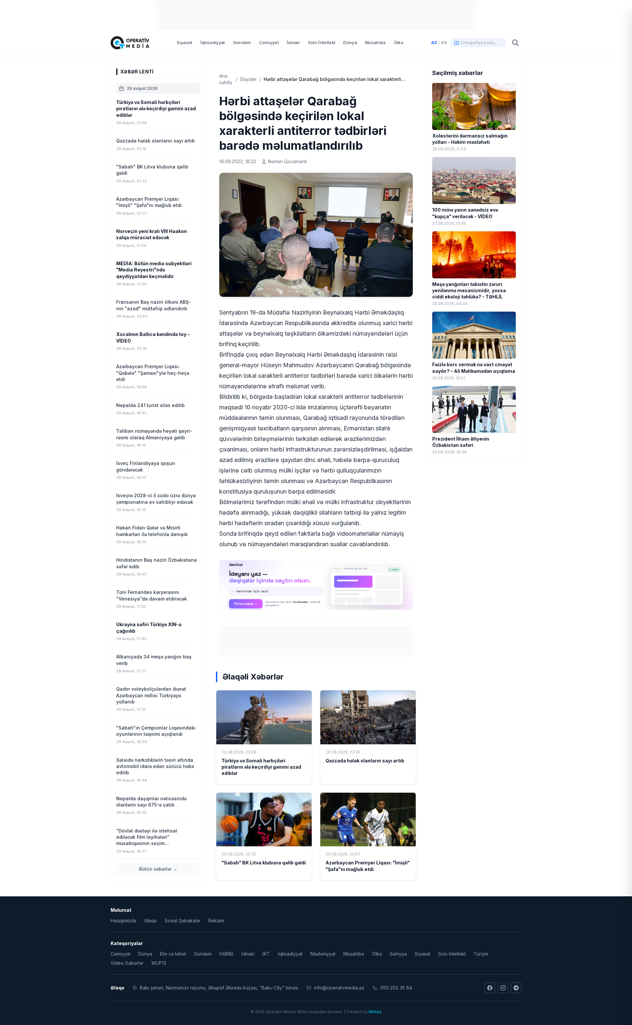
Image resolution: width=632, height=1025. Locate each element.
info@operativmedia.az (339, 987)
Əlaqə (150, 920)
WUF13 (158, 963)
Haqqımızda (123, 920)
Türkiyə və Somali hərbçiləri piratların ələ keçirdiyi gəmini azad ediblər (261, 767)
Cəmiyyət (269, 42)
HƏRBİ (226, 954)
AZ (434, 42)
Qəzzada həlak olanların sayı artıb (365, 760)
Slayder (248, 79)
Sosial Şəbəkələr (182, 920)
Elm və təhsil (173, 954)
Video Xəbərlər (127, 963)
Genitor (316, 585)
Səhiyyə (398, 954)
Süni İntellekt (322, 42)
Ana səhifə (225, 79)
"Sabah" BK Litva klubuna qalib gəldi (264, 862)
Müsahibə (375, 42)
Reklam (216, 920)
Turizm (481, 954)
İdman (293, 42)
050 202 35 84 (396, 987)
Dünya (350, 42)
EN (444, 42)
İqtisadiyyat (212, 42)
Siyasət (184, 42)
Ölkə (399, 42)
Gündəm (242, 42)
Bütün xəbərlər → (158, 869)
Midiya (375, 1011)
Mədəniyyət (322, 954)
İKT (266, 954)
